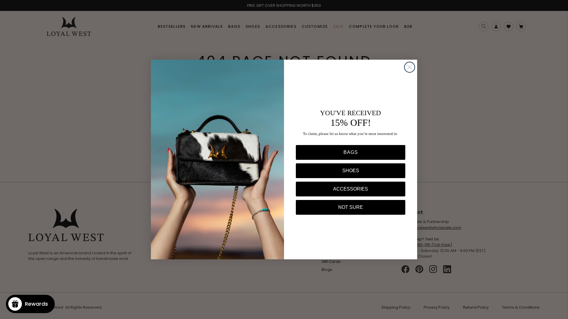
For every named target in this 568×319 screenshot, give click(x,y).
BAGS (350, 152)
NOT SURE (350, 207)
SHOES (350, 170)
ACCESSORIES (350, 188)
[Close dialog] (409, 67)
